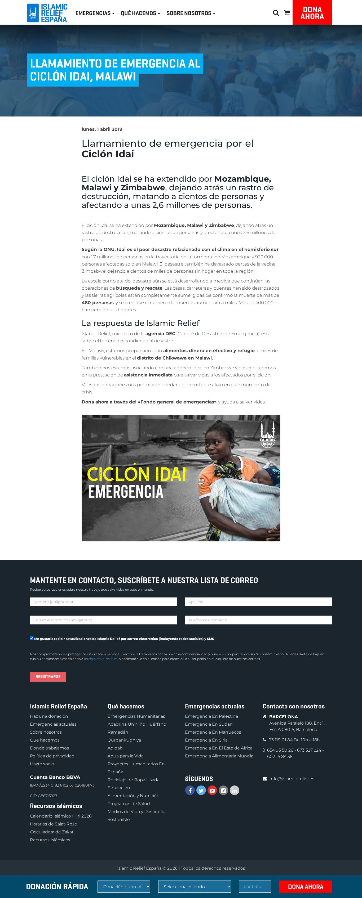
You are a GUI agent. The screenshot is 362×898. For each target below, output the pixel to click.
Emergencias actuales (53, 724)
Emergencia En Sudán (209, 724)
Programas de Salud (129, 803)
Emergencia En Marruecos (213, 732)
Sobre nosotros (46, 732)
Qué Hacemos (139, 13)
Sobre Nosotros (189, 13)
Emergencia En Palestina (211, 716)
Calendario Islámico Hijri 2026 (61, 816)
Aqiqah (115, 748)
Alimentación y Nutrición (134, 795)
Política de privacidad (52, 755)
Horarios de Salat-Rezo (53, 824)
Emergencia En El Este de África (219, 748)
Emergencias (94, 13)
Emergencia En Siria (206, 740)
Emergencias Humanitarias (136, 716)
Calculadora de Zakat (51, 831)
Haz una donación (49, 716)
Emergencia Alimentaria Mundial (219, 755)
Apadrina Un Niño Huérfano (137, 724)
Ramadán (118, 732)
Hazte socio (42, 763)
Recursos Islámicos (50, 839)
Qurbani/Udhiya (124, 740)
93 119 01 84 (281, 739)
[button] (287, 12)
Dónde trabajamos (49, 748)
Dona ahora (312, 13)
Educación (119, 787)
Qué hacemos (45, 740)
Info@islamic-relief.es (100, 659)
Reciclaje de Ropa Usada (134, 779)
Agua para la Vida (126, 755)
